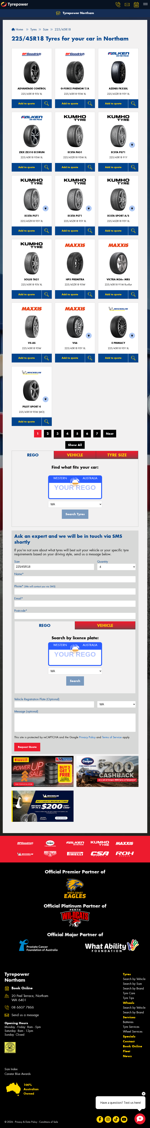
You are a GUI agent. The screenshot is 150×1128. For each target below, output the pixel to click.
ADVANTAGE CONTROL (32, 88)
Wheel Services (132, 1031)
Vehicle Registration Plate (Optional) (36, 699)
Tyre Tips (128, 998)
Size (17, 562)
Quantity (102, 562)
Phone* (34, 586)
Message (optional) (26, 711)
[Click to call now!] (118, 4)
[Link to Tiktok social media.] (115, 1119)
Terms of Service (112, 737)
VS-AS (31, 343)
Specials (129, 1036)
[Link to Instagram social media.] (107, 1119)
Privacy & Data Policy (26, 1121)
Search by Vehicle (134, 979)
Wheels (128, 1003)
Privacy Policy (87, 737)
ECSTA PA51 (75, 152)
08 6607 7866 (23, 1007)
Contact (129, 1041)
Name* (19, 574)
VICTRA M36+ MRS (118, 279)
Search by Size (132, 984)
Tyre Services (131, 1027)
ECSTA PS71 (118, 152)
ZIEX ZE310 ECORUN (31, 152)
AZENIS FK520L (118, 88)
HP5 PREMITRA (75, 279)
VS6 (74, 343)
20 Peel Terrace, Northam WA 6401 (30, 998)
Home (19, 29)
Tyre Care (129, 993)
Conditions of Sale (48, 1121)
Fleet (126, 1051)
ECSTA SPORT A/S (118, 215)
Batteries (128, 1022)
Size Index (11, 1069)
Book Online (132, 1046)
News (127, 1056)
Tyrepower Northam (78, 13)
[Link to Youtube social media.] (124, 1119)
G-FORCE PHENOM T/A (75, 88)
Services (129, 1017)
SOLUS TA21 (31, 279)
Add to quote (26, 103)
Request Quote (27, 747)
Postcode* (20, 611)
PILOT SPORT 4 (31, 406)
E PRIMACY (118, 343)
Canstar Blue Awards (18, 1074)
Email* (18, 598)
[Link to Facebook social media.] (99, 1119)
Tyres (127, 974)
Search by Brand (133, 988)
